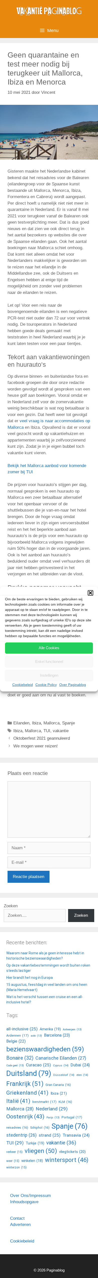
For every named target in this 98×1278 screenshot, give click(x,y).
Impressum (40, 1195)
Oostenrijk (25, 1116)
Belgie (16, 1041)
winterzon (16, 1167)
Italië (18, 1101)
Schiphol (40, 1127)
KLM (65, 1102)
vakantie (61, 730)
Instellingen (49, 675)
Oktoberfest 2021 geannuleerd (41, 738)
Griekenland (27, 1092)
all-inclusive (22, 1028)
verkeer (14, 1152)
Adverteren (20, 1224)
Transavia (76, 1135)
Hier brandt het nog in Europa (29, 978)
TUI (46, 730)
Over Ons (19, 1195)
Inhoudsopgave (24, 1201)
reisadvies (17, 1127)
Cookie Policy (46, 685)
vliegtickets (72, 1151)
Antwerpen (72, 1029)
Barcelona (57, 1035)
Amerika (50, 1029)
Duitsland (28, 1073)
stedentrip (21, 1135)
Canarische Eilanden (60, 1058)
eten (82, 1075)
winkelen (32, 1161)
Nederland (52, 1109)
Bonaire (19, 1058)
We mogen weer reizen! (35, 746)
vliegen (41, 1150)
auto (36, 1035)
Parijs (53, 1117)
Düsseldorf (63, 1075)
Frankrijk (24, 1083)
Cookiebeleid (22, 685)
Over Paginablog (72, 685)
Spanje (68, 723)
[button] (90, 592)
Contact (17, 1218)
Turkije (35, 1143)
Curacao (38, 1064)
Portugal (72, 1117)
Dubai (80, 1064)
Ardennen (17, 1035)
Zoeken (11, 906)
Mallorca (51, 723)
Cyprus (61, 1065)
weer (12, 1161)
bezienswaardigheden (45, 1049)
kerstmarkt (44, 1102)
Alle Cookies (49, 648)
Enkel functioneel (49, 661)
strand (50, 1135)
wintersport (66, 1159)
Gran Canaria (58, 1085)
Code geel (15, 1065)
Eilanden (21, 723)
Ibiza (36, 723)
